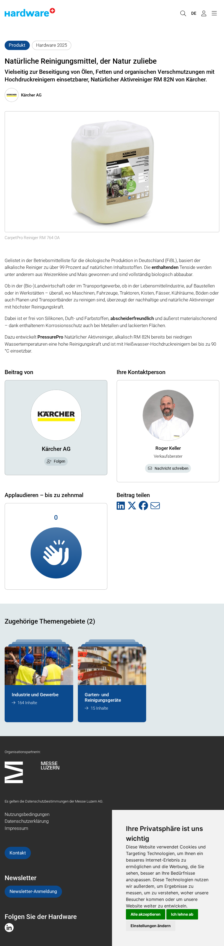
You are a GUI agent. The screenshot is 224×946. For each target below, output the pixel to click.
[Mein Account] (204, 13)
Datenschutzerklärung (27, 821)
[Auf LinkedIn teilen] (121, 506)
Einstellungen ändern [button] (151, 925)
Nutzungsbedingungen (27, 814)
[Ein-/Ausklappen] (214, 13)
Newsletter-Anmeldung (33, 891)
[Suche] (183, 13)
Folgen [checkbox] (59, 461)
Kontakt (18, 853)
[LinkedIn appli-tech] (9, 927)
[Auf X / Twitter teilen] (132, 506)
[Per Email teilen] (155, 506)
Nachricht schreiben (171, 468)
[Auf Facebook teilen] (143, 506)
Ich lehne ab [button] (182, 914)
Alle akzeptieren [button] (146, 914)
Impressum (16, 828)
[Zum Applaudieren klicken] (56, 552)
